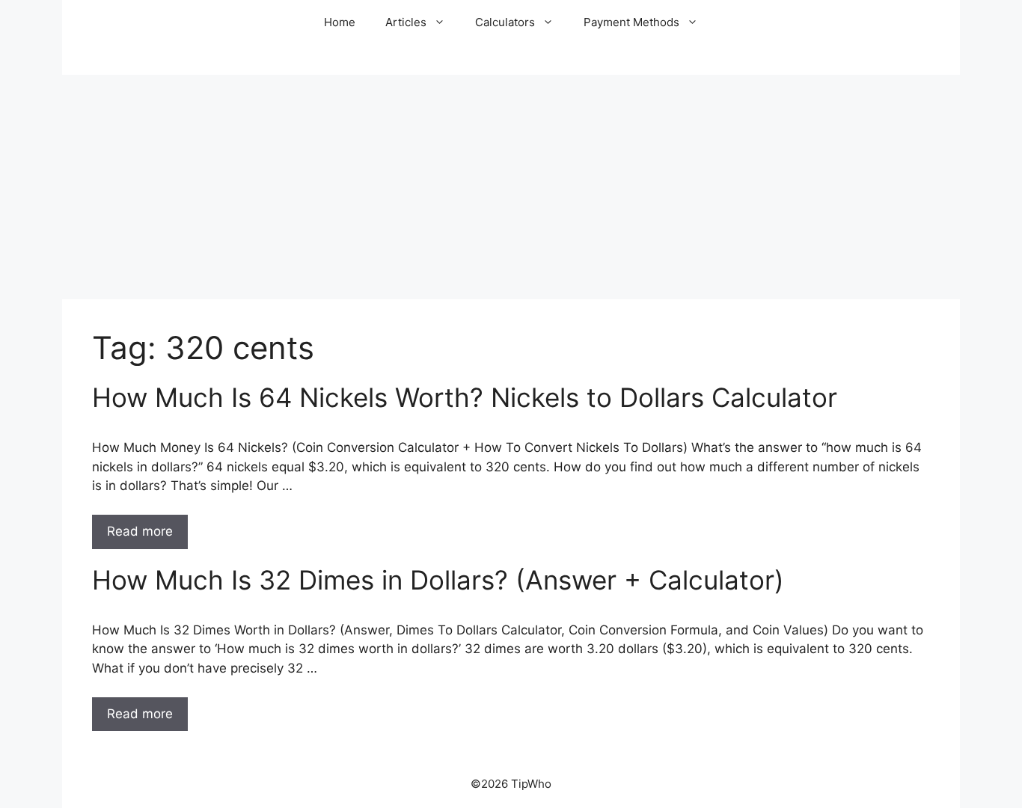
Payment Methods (631, 22)
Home (339, 22)
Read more (140, 531)
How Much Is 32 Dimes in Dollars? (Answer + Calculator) (438, 580)
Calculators (505, 22)
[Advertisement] (511, 187)
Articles (405, 22)
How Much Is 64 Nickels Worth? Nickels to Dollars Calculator (464, 397)
